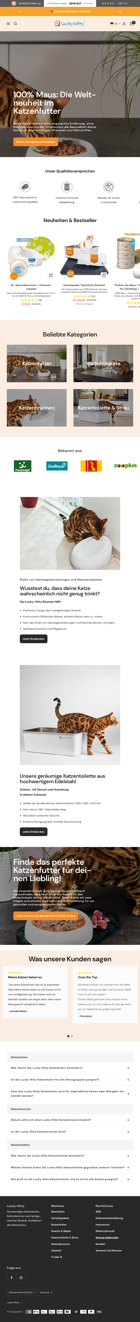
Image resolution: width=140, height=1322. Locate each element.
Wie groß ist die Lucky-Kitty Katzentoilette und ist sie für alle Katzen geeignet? (64, 1179)
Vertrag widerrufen (107, 1237)
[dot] (68, 1036)
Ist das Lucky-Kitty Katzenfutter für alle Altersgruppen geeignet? (55, 1079)
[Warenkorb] (131, 23)
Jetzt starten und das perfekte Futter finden (45, 916)
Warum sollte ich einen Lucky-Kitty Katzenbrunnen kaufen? (51, 1120)
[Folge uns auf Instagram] (21, 1277)
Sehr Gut (75, 3)
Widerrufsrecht (105, 1231)
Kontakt (100, 1244)
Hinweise (88, 3)
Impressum (103, 1224)
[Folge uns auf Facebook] (11, 1277)
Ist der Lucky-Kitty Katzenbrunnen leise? (38, 1131)
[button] (116, 24)
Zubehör (56, 1250)
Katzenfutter (59, 1224)
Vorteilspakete (60, 1218)
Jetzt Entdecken (34, 639)
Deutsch (44, 1292)
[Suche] (15, 23)
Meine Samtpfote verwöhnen (35, 142)
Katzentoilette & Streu (65, 1237)
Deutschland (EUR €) (20, 1292)
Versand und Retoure (109, 1250)
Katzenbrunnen (60, 1244)
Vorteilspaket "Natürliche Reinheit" (84, 285)
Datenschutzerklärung (109, 1218)
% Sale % (56, 1257)
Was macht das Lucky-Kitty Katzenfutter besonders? (47, 1068)
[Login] (124, 23)
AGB (98, 1211)
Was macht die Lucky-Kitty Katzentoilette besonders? (47, 1155)
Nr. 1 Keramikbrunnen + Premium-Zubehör (31, 287)
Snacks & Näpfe (61, 1231)
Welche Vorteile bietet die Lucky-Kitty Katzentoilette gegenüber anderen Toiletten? (67, 1167)
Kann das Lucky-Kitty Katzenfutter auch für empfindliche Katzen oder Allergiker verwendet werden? (68, 1094)
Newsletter (58, 1211)
